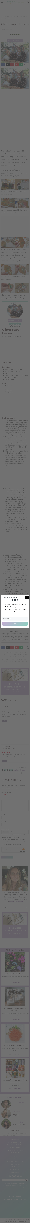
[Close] (27, 597)
